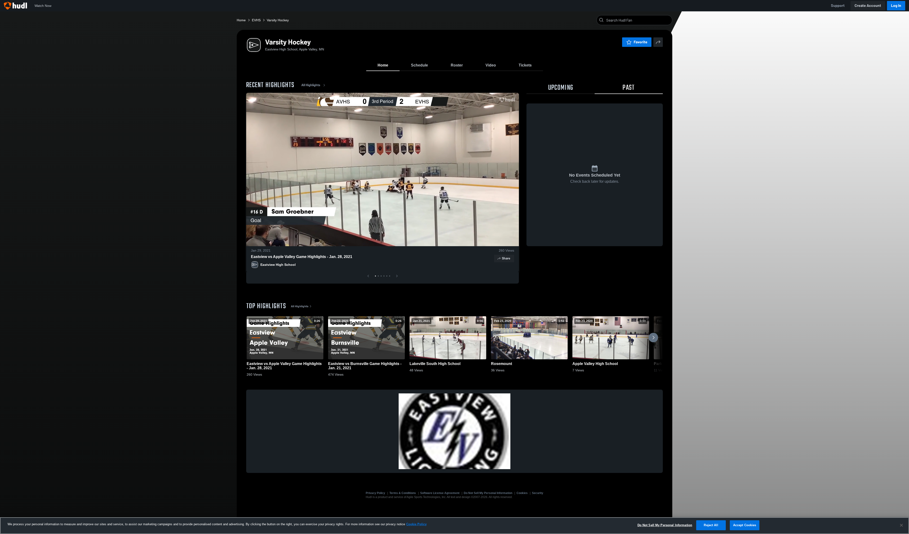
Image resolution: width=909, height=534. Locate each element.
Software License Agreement (439, 493)
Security (537, 493)
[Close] (901, 525)
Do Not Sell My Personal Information (488, 493)
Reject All (711, 525)
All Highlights (310, 85)
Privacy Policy (375, 493)
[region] (454, 525)
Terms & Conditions (402, 493)
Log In (896, 5)
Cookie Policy (416, 524)
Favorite (640, 42)
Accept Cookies (744, 525)
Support (838, 5)
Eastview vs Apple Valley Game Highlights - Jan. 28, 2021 (301, 257)
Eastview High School (278, 265)
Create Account (868, 5)
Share (506, 258)
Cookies (522, 493)
